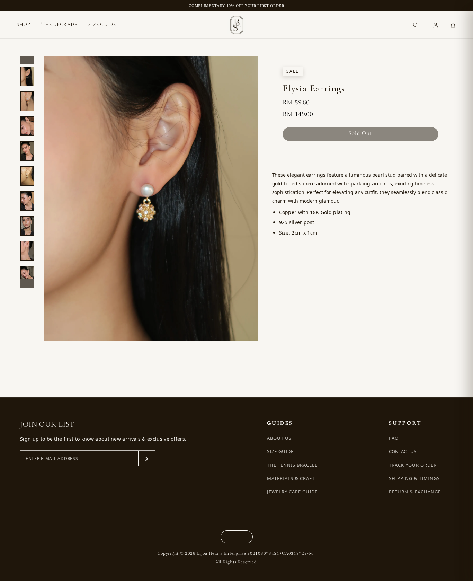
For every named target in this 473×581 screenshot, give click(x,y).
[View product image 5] (27, 176)
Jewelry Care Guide (292, 492)
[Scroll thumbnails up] (27, 60)
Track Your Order (413, 465)
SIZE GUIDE (102, 24)
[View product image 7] (27, 226)
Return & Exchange (415, 492)
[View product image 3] (27, 126)
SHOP (23, 24)
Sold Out (360, 134)
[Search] (415, 25)
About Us (279, 438)
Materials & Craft (291, 479)
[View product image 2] (27, 101)
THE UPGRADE (59, 24)
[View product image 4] (27, 151)
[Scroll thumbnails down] (27, 283)
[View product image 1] (27, 76)
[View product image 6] (27, 201)
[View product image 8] (27, 251)
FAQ (394, 438)
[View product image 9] (27, 275)
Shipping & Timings (414, 479)
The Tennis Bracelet (294, 465)
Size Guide (280, 452)
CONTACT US (403, 451)
